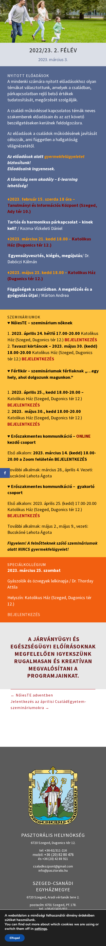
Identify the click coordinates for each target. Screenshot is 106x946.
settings (41, 929)
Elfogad (15, 938)
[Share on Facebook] (5, 473)
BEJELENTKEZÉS (23, 405)
